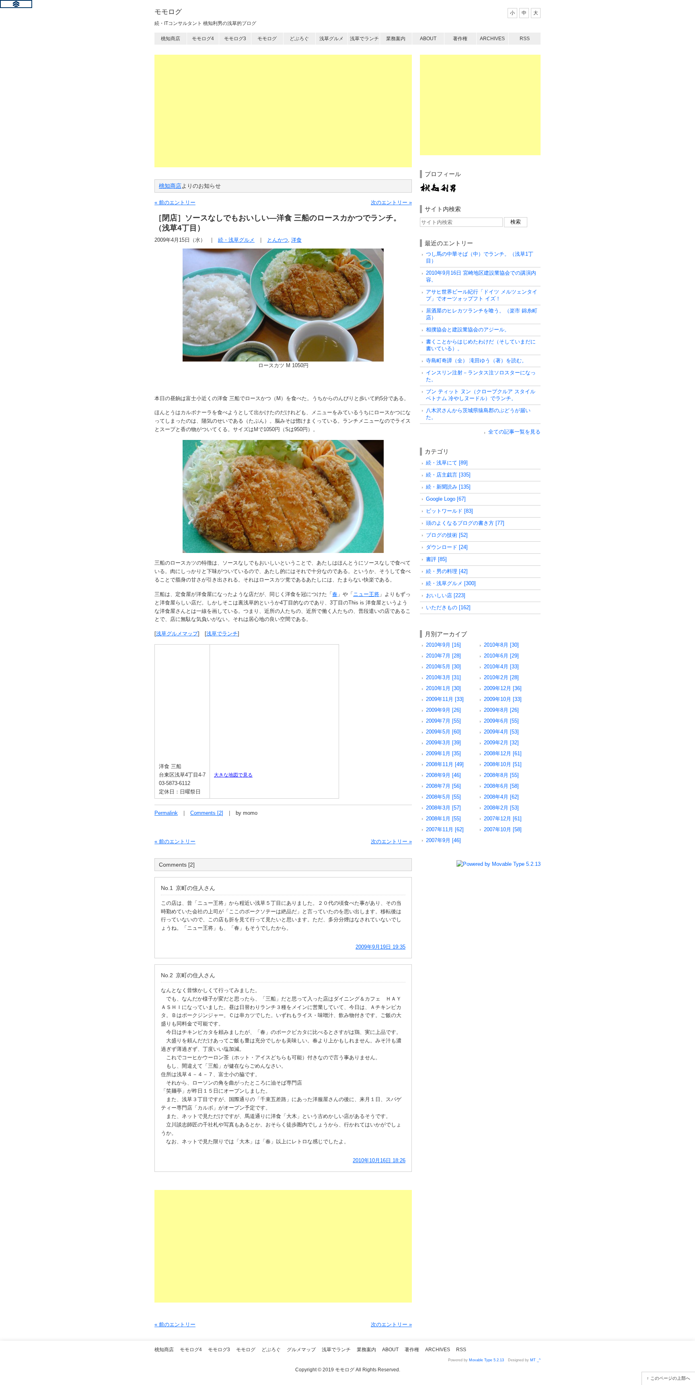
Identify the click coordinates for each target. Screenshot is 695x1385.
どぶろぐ (299, 38)
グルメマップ (301, 1349)
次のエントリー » (391, 202)
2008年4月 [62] (501, 797)
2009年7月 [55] (443, 721)
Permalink (166, 813)
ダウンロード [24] (447, 547)
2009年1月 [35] (443, 753)
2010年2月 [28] (501, 677)
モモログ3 (235, 38)
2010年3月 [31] (443, 677)
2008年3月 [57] (443, 808)
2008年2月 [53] (501, 808)
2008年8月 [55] (501, 775)
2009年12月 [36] (503, 688)
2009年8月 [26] (501, 710)
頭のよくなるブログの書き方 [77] (465, 523)
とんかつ (277, 240)
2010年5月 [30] (443, 667)
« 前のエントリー (174, 202)
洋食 (296, 240)
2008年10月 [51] (503, 764)
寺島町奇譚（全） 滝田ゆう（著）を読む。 (476, 361)
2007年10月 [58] (503, 829)
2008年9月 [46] (443, 775)
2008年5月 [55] (443, 797)
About (428, 38)
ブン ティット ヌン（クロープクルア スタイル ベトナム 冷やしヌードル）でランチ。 (480, 394)
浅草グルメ (331, 38)
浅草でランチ (364, 38)
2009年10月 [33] (503, 699)
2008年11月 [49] (445, 764)
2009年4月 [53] (501, 732)
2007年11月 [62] (445, 829)
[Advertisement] (283, 111)
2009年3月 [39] (443, 743)
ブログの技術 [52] (447, 535)
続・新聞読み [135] (448, 487)
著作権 (460, 38)
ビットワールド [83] (449, 511)
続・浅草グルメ (236, 240)
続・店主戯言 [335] (448, 475)
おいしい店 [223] (445, 595)
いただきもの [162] (448, 607)
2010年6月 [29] (501, 656)
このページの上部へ (670, 1378)
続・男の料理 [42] (447, 571)
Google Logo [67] (446, 499)
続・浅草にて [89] (447, 463)
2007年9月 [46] (443, 840)
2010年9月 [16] (443, 645)
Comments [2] (206, 813)
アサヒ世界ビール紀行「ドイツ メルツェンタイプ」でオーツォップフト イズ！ (481, 295)
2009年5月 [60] (443, 732)
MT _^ (535, 1360)
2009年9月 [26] (443, 710)
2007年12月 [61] (503, 819)
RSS (525, 38)
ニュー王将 (366, 594)
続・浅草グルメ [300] (451, 583)
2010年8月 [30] (501, 645)
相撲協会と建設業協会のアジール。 (468, 330)
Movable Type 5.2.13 (486, 1360)
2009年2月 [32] (501, 743)
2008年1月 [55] (443, 819)
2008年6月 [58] (501, 786)
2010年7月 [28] (443, 656)
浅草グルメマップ (177, 634)
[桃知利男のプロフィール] (438, 186)
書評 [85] (436, 559)
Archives (492, 38)
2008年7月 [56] (443, 786)
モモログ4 (203, 38)
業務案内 (395, 38)
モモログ (168, 12)
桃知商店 (170, 38)
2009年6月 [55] (501, 721)
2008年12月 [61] (503, 753)
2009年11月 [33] (445, 699)
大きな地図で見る (233, 775)
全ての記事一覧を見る (514, 432)
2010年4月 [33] (501, 667)
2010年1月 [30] (443, 688)
